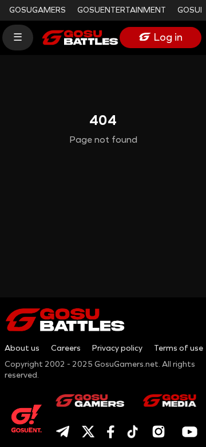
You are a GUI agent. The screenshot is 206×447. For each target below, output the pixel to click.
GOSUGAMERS (37, 10)
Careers (66, 348)
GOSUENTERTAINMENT (121, 10)
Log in (168, 37)
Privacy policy (117, 348)
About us (22, 348)
